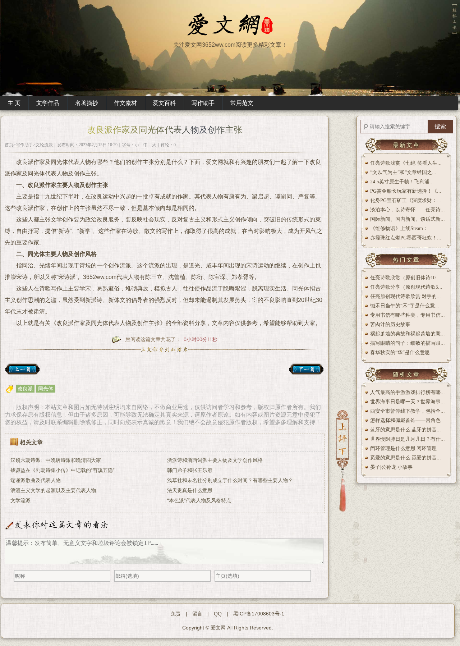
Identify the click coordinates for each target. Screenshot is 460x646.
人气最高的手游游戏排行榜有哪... (407, 392)
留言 (197, 614)
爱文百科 (164, 103)
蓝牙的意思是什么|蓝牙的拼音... (405, 429)
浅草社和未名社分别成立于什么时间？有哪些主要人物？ (230, 480)
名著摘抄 (86, 103)
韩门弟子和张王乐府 (189, 470)
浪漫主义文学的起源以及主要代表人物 (53, 490)
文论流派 (44, 144)
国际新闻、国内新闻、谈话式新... (407, 219)
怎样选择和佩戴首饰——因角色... (407, 420)
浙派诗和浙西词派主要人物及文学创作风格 (215, 460)
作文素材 (125, 103)
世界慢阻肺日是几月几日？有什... (407, 439)
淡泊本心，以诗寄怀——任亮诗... (407, 209)
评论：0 (168, 144)
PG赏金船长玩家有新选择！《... (405, 191)
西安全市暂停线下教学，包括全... (407, 411)
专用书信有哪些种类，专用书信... (407, 315)
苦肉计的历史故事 (390, 324)
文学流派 (20, 500)
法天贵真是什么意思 (189, 490)
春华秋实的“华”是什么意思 (400, 352)
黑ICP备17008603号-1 (258, 614)
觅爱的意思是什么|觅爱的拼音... (405, 458)
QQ (218, 614)
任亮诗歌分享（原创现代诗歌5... (406, 287)
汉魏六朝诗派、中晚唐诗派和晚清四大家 (55, 460)
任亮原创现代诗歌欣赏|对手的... (405, 296)
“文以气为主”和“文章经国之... (403, 172)
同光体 (45, 388)
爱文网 (218, 628)
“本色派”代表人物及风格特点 (199, 500)
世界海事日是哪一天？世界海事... (407, 401)
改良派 (25, 388)
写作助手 (203, 103)
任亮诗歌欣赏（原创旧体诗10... (405, 277)
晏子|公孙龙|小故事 (391, 467)
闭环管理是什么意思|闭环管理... (405, 448)
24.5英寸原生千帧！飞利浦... (402, 181)
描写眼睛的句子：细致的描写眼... (407, 343)
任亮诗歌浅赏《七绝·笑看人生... (406, 163)
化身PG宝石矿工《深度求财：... (405, 200)
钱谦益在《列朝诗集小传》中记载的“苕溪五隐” (62, 470)
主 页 (14, 103)
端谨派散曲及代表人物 (35, 480)
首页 (9, 144)
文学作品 (47, 103)
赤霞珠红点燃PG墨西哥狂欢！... (405, 237)
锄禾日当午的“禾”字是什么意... (404, 305)
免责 (176, 614)
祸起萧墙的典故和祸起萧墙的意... (407, 333)
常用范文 (241, 103)
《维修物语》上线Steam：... (401, 228)
